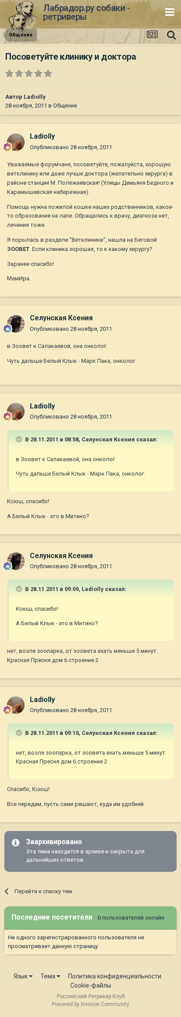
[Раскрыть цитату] (20, 439)
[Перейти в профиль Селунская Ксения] (16, 324)
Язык (21, 976)
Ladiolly (35, 96)
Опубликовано (71, 147)
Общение (65, 105)
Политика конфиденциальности (114, 976)
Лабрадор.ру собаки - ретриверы (86, 12)
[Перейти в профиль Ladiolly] (16, 142)
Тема (48, 976)
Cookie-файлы (90, 985)
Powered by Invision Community (90, 1004)
